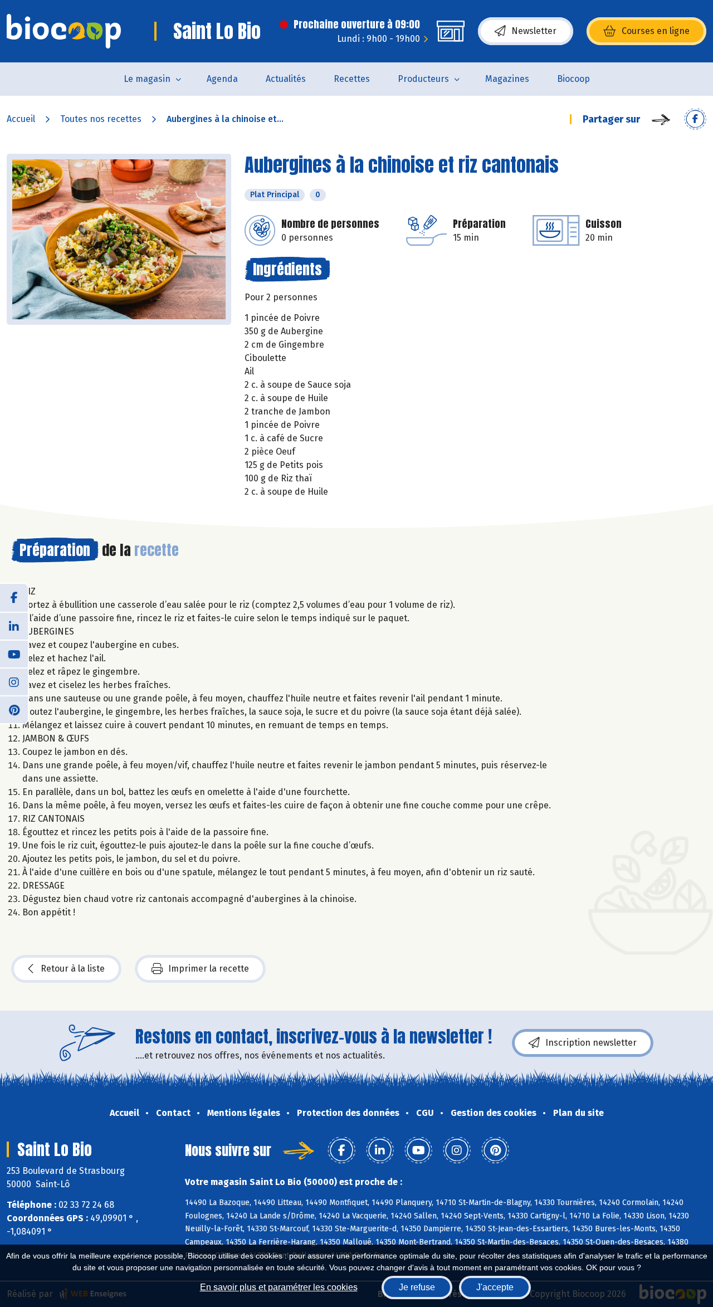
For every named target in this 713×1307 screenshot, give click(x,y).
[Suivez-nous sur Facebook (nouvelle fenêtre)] (14, 598)
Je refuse (417, 1287)
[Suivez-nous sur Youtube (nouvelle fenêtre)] (14, 653)
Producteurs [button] (423, 79)
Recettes (352, 79)
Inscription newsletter (591, 1042)
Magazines (507, 79)
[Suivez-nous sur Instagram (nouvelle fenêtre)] (14, 681)
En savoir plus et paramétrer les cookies (279, 1287)
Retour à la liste (73, 968)
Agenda (222, 79)
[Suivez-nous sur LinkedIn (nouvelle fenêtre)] (14, 626)
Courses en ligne (656, 31)
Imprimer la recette (208, 968)
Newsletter (533, 31)
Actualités (286, 79)
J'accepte (495, 1287)
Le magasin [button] (147, 79)
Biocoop (573, 79)
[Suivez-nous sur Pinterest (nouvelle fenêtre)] (14, 709)
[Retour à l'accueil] (64, 31)
